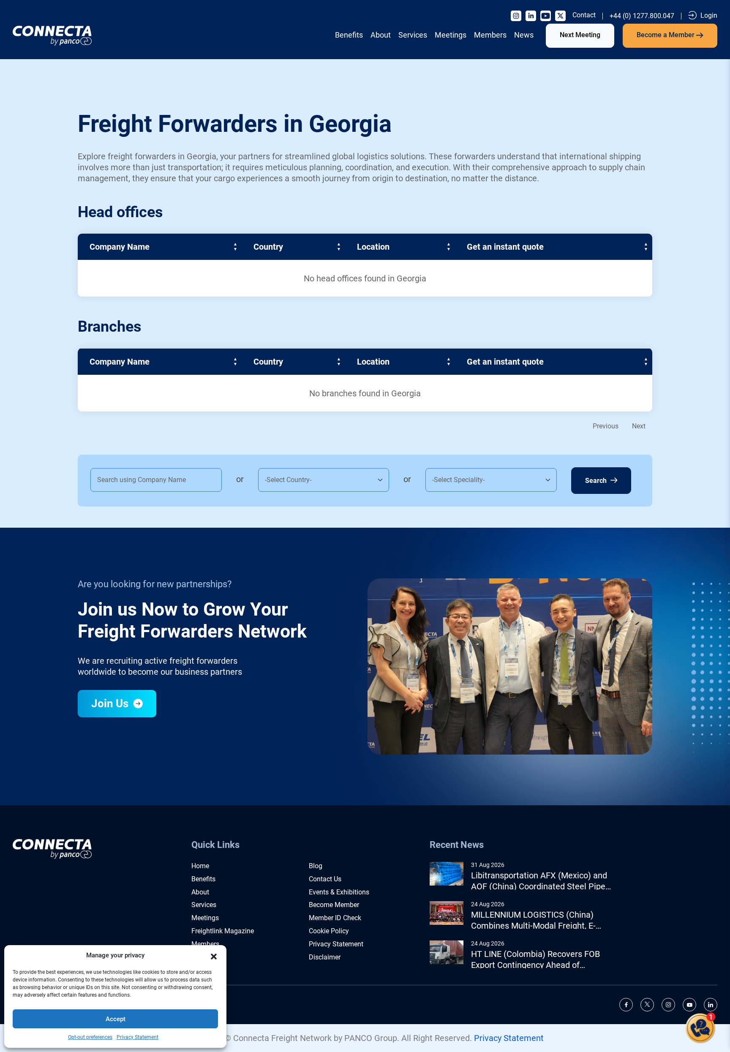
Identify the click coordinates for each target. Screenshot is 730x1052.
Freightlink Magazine (222, 931)
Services (412, 34)
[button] (214, 955)
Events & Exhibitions (339, 892)
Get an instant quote (505, 247)
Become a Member (666, 35)
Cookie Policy (329, 931)
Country (268, 247)
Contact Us (325, 879)
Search (596, 481)
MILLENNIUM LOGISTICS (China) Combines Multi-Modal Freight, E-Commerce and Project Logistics (533, 920)
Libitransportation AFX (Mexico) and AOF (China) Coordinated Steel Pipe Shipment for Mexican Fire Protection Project (541, 881)
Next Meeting (580, 35)
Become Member (334, 905)
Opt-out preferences (90, 1037)
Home (200, 866)
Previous (605, 426)
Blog (315, 866)
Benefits (349, 34)
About (380, 34)
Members (490, 34)
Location (373, 247)
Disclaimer (324, 957)
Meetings (450, 34)
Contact (584, 15)
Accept (115, 1019)
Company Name (120, 247)
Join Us (111, 703)
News (524, 34)
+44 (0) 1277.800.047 (642, 16)
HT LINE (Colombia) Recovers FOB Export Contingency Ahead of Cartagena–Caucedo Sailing (535, 959)
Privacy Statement (137, 1037)
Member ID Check (335, 918)
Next (639, 426)
